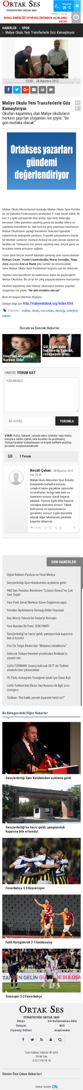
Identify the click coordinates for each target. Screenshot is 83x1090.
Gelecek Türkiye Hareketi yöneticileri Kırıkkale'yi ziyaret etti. (37, 656)
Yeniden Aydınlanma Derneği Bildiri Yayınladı (35, 610)
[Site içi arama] (60, 1040)
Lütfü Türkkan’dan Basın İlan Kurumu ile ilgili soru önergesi (38, 687)
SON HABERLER (63, 562)
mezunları (47, 311)
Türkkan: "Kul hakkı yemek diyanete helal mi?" (36, 698)
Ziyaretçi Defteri (21, 1030)
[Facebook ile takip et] (23, 1040)
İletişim (21, 1025)
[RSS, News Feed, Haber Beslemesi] (41, 1040)
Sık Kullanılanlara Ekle (62, 1021)
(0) (60, 527)
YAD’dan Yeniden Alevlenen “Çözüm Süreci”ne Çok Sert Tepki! (40, 593)
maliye (26, 311)
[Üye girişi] (50, 1040)
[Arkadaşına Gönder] (34, 89)
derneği (60, 311)
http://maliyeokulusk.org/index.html (48, 303)
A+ (77, 102)
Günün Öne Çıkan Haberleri (22, 1074)
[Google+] (25, 89)
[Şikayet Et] (74, 527)
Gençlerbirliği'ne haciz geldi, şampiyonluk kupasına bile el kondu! (40, 636)
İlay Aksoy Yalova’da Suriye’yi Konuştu (31, 618)
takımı (6, 316)
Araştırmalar (62, 1030)
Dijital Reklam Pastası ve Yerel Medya (31, 575)
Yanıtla (38, 527)
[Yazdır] (42, 89)
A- (78, 108)
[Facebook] (8, 89)
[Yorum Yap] (51, 89)
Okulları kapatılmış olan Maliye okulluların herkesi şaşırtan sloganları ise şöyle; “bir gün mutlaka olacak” (36, 118)
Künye (21, 1021)
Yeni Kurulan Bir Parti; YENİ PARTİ (28, 626)
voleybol (72, 311)
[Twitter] (17, 89)
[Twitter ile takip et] (32, 1040)
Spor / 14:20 (35, 17)
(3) (50, 527)
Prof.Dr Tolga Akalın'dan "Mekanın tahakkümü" (37, 646)
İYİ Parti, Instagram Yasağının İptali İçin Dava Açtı (39, 678)
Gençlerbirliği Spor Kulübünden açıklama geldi (36, 583)
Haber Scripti (43, 1086)
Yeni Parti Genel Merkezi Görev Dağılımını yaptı (37, 602)
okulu (35, 311)
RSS (62, 1025)
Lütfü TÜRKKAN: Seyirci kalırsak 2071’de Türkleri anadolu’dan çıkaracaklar (37, 668)
